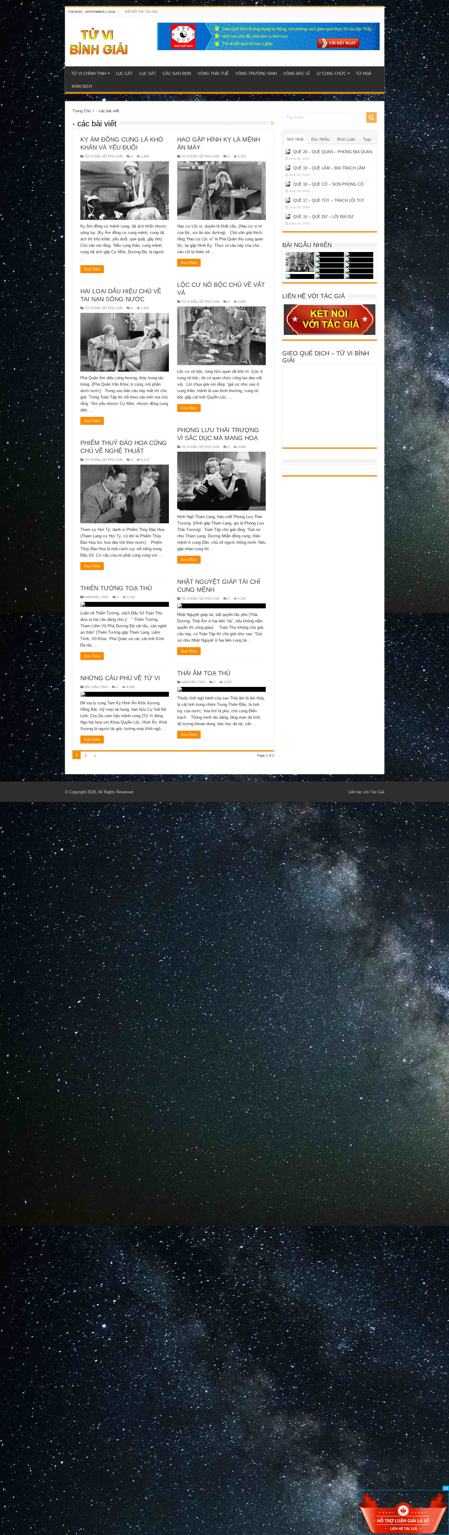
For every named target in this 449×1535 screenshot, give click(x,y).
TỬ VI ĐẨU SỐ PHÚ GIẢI (103, 156)
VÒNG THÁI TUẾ (213, 73)
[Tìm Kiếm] (371, 117)
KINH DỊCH (82, 86)
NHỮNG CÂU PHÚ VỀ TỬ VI (120, 678)
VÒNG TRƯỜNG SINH (256, 73)
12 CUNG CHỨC (331, 73)
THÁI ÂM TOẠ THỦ (203, 673)
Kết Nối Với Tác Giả (141, 11)
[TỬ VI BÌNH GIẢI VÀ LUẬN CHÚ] (99, 40)
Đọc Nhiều (320, 139)
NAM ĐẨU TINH (96, 597)
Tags (367, 139)
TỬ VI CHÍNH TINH (88, 73)
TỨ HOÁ (363, 73)
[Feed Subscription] (272, 123)
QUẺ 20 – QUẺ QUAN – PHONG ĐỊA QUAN (332, 152)
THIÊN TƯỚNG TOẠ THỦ (116, 588)
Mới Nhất (295, 139)
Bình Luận (346, 139)
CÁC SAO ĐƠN (177, 73)
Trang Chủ (81, 111)
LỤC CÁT (124, 73)
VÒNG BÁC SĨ (296, 73)
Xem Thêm (92, 269)
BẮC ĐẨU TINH (96, 687)
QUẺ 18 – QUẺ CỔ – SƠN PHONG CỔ (328, 184)
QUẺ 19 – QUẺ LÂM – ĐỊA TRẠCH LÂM (329, 168)
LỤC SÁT (147, 73)
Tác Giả (377, 792)
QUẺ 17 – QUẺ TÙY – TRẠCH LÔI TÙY (328, 200)
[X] (446, 1488)
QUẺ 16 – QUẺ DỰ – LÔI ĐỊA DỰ (323, 216)
